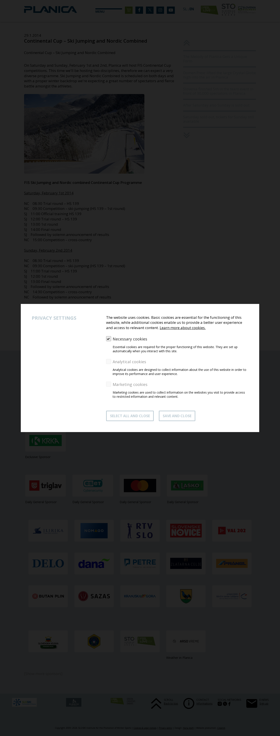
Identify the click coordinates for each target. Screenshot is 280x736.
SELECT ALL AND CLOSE (130, 415)
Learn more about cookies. (183, 327)
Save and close (177, 415)
